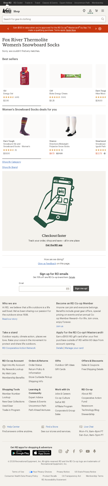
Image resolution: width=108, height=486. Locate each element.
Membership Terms (94, 476)
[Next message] (96, 28)
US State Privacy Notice (85, 472)
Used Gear (7, 405)
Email (21, 283)
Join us (59, 326)
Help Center (13, 426)
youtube (88, 451)
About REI (87, 393)
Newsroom (87, 405)
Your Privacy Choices (42, 472)
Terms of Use (18, 472)
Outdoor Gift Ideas (65, 365)
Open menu (102, 10)
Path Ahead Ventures (39, 410)
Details (72, 277)
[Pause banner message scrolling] (100, 28)
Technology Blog (90, 410)
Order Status (35, 365)
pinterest (81, 451)
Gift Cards (60, 369)
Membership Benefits (13, 377)
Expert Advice (36, 397)
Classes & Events (37, 401)
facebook (74, 451)
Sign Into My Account (13, 365)
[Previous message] (8, 28)
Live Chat (89, 426)
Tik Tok (67, 451)
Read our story (9, 318)
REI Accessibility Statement (54, 479)
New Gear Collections (13, 401)
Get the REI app (54, 245)
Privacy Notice (63, 472)
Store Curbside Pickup (40, 377)
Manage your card (74, 348)
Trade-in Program (11, 410)
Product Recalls (50, 476)
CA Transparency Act (71, 476)
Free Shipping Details (92, 369)
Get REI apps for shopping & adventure (31, 447)
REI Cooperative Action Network (19, 348)
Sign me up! (81, 288)
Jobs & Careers (62, 393)
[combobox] (54, 19)
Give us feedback (47, 263)
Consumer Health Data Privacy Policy (21, 476)
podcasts (94, 451)
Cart (96, 10)
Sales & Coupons (90, 365)
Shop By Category (11, 162)
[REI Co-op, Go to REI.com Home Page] (6, 10)
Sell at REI (60, 402)
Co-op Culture (62, 397)
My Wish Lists (9, 373)
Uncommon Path (37, 405)
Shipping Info (36, 381)
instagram (60, 451)
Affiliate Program (63, 406)
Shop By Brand (10, 167)
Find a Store (52, 426)
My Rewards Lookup (12, 369)
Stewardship (88, 414)
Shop (17, 11)
